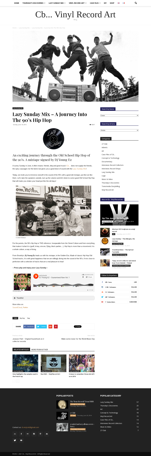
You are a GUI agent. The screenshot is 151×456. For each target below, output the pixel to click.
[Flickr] (27, 434)
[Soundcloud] (46, 434)
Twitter (25, 307)
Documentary (107, 161)
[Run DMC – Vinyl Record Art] (53, 363)
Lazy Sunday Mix (56, 3)
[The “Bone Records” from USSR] (62, 404)
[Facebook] (21, 434)
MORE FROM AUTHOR (39, 350)
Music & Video (107, 179)
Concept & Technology (110, 158)
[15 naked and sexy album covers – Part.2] (62, 427)
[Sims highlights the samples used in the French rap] (25, 363)
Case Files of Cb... (107, 420)
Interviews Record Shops (111, 169)
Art (103, 151)
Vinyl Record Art (77, 3)
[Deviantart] (15, 434)
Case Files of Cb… (108, 154)
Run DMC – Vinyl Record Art (50, 374)
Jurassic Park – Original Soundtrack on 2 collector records (28, 340)
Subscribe (133, 302)
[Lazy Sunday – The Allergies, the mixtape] (105, 241)
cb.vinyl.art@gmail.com (30, 427)
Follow (134, 287)
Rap (28, 318)
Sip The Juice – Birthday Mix (115, 218)
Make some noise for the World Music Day (78, 339)
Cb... (115, 221)
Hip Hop (22, 318)
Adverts (104, 147)
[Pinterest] (40, 434)
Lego (104, 176)
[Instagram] (34, 434)
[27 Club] (62, 416)
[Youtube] (21, 440)
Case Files (94, 3)
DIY (105, 3)
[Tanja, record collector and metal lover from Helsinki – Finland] (105, 262)
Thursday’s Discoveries (32, 3)
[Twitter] (15, 440)
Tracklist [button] (20, 298)
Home (16, 3)
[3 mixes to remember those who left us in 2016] (82, 363)
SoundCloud (17, 307)
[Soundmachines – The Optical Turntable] (105, 252)
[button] (135, 3)
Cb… (69, 166)
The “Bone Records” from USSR (82, 401)
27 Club (104, 144)
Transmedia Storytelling (111, 186)
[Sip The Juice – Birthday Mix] (119, 214)
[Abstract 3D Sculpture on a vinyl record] (105, 232)
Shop (112, 3)
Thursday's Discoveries (110, 183)
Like (135, 282)
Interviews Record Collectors (113, 165)
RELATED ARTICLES (21, 350)
